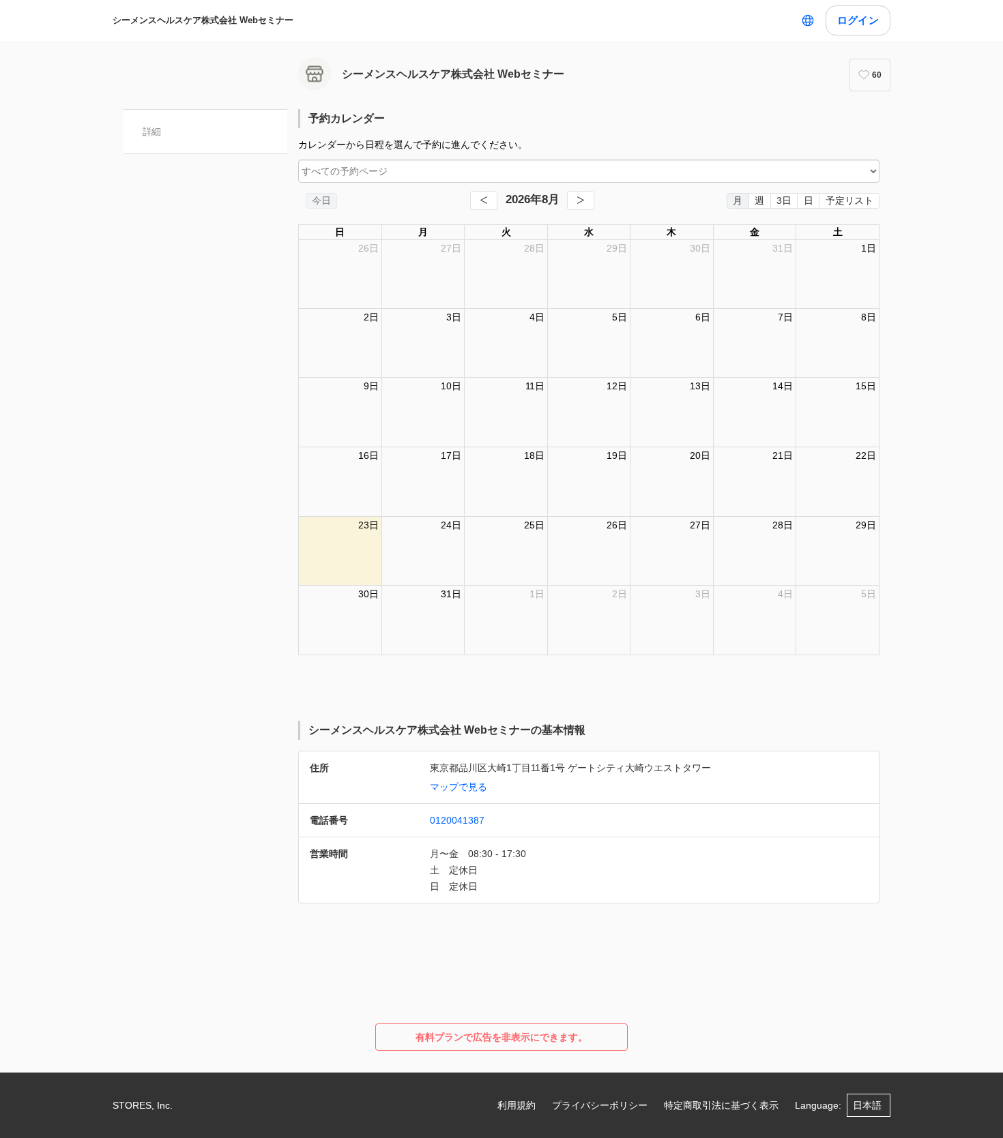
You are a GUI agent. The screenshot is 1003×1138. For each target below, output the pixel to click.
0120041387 (457, 820)
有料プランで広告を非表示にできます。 (501, 1037)
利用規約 (516, 1105)
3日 (783, 200)
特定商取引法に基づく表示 (721, 1105)
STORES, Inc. (143, 1105)
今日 (321, 200)
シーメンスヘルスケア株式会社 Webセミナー (203, 20)
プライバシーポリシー (600, 1105)
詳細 (152, 131)
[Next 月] (580, 200)
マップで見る (458, 786)
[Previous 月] (483, 200)
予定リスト (849, 200)
